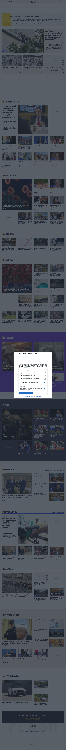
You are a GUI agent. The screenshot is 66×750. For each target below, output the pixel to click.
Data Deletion (27, 396)
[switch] (45, 372)
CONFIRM (26, 393)
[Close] (50, 353)
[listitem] (33, 370)
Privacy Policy (38, 396)
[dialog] (33, 375)
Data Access (33, 396)
